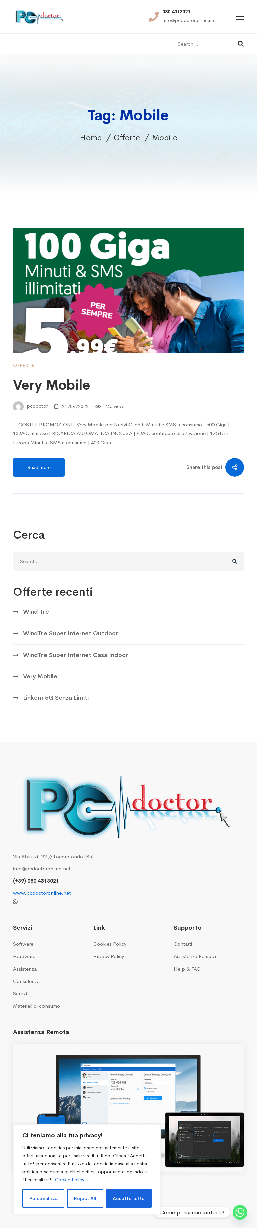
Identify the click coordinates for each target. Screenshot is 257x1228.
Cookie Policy (69, 1180)
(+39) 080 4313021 (36, 881)
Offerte (127, 138)
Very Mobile (51, 385)
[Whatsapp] (15, 901)
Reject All (85, 1198)
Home (91, 138)
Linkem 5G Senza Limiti (56, 697)
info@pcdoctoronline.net (41, 868)
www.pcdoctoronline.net (42, 893)
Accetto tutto (129, 1198)
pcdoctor (37, 406)
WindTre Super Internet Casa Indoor (75, 655)
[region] (87, 1169)
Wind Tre (36, 612)
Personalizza (43, 1198)
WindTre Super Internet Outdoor (70, 633)
